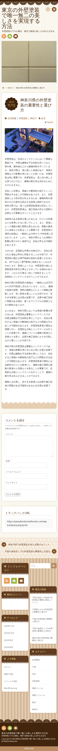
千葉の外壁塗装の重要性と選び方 (42, 620)
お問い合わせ (15, 36)
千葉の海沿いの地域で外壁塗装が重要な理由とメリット (42, 600)
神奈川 (33, 118)
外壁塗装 (23, 118)
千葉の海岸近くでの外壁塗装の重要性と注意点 (42, 629)
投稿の (8, 674)
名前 (8, 461)
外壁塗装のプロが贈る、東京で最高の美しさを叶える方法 (24, 735)
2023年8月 (8, 647)
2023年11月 (9, 626)
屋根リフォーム (38, 695)
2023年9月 (8, 640)
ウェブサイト (12, 482)
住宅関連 (12, 118)
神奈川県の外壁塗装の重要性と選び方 (42, 639)
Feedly (9, 36)
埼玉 (34, 674)
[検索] (48, 9)
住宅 (43, 118)
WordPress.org (10, 688)
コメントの (10, 681)
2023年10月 (9, 633)
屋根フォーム (37, 688)
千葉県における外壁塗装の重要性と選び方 (42, 610)
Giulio (50, 122)
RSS (4, 36)
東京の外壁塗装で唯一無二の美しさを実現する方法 (25, 733)
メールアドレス (13, 472)
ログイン (7, 667)
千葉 (34, 667)
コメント (10, 434)
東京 (34, 702)
